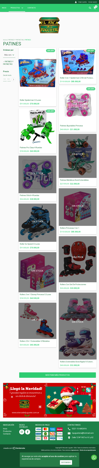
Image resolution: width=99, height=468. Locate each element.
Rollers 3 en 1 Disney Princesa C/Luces (35, 295)
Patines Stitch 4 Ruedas (29, 195)
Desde (5, 75)
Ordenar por (8, 50)
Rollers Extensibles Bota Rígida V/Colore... (77, 362)
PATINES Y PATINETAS (16, 40)
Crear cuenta (82, 2)
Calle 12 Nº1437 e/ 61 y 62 (82, 437)
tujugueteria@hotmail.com (83, 433)
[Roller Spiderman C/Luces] (37, 73)
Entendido (66, 462)
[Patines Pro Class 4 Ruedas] (37, 126)
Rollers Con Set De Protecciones (73, 284)
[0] (95, 9)
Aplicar (13, 79)
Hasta (9, 75)
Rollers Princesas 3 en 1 (69, 228)
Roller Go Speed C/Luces (30, 244)
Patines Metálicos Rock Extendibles (74, 180)
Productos (15, 8)
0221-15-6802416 (79, 429)
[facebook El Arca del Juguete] (27, 431)
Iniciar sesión (92, 2)
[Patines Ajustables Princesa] (78, 105)
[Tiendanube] (14, 449)
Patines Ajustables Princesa (71, 126)
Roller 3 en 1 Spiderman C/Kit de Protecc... (77, 78)
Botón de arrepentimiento (88, 450)
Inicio (4, 8)
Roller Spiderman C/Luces (30, 100)
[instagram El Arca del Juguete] (21, 431)
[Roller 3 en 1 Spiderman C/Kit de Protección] (78, 62)
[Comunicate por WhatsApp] (94, 457)
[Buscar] (90, 8)
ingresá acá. (75, 450)
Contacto (31, 8)
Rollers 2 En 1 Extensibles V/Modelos (35, 341)
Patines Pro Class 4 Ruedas (31, 148)
